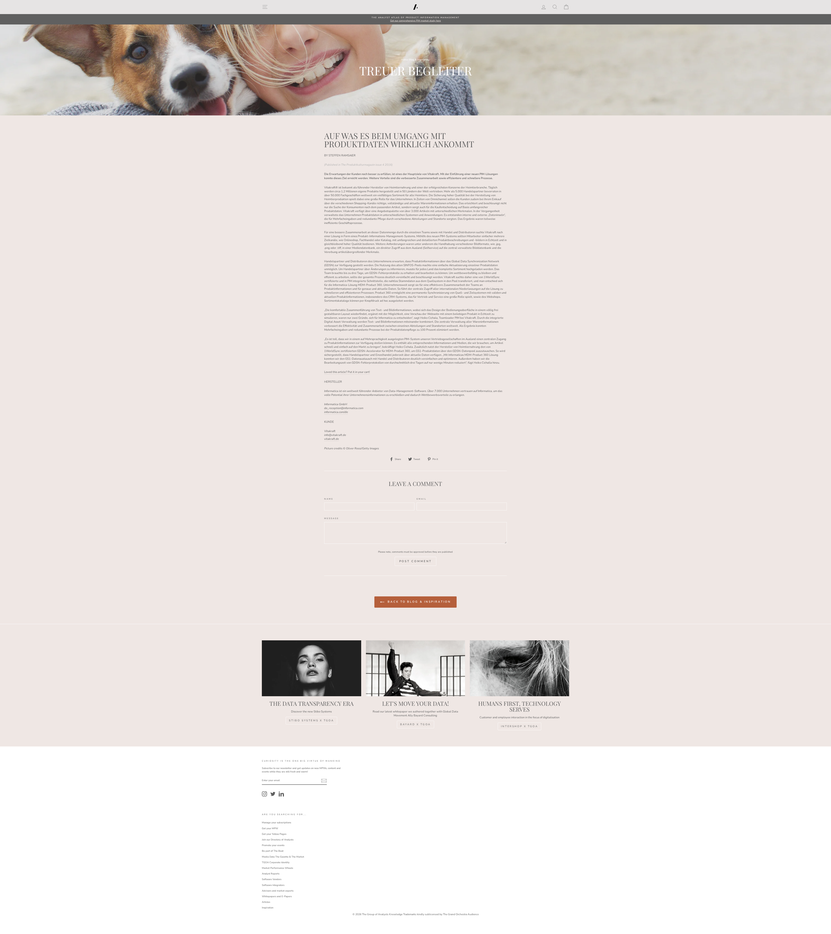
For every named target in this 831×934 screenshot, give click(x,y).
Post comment (415, 561)
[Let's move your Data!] (415, 668)
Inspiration (267, 907)
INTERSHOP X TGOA (519, 726)
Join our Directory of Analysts (277, 839)
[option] (415, 19)
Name (328, 498)
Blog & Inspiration (419, 59)
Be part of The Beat (272, 851)
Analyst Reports (270, 873)
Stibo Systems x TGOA (311, 720)
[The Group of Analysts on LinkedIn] (281, 793)
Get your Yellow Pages (274, 834)
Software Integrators (273, 885)
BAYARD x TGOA (415, 724)
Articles (266, 902)
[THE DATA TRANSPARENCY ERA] (311, 668)
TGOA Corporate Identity (276, 862)
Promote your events (273, 845)
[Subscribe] (324, 780)
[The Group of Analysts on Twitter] (272, 793)
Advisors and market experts (277, 890)
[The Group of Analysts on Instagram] (264, 793)
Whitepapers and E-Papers (277, 896)
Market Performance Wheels (277, 868)
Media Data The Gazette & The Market (283, 856)
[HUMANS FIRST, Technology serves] (519, 668)
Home (404, 59)
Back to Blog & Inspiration (418, 602)
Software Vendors (271, 879)
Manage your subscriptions (276, 822)
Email (422, 498)
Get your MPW (270, 828)
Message (331, 518)
